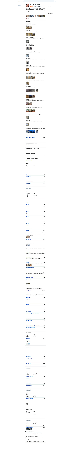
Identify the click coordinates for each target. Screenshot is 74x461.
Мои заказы (19, 5)
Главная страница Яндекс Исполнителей (20, 1)
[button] (31, 6)
